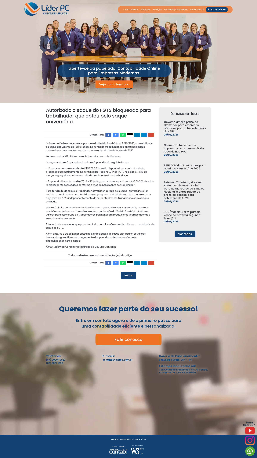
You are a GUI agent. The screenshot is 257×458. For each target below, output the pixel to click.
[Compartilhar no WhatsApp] (123, 135)
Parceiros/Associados (176, 9)
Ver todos (185, 234)
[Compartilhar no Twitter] (130, 134)
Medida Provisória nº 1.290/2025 (116, 143)
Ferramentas (197, 9)
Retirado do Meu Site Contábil (97, 247)
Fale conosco (128, 339)
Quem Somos (130, 9)
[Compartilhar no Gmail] (151, 135)
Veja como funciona (114, 84)
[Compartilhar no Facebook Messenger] (116, 135)
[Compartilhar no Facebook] (108, 135)
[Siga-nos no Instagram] (250, 442)
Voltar (128, 275)
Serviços (157, 9)
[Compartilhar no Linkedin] (137, 135)
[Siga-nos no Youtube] (250, 432)
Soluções (146, 9)
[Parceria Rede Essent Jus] (250, 425)
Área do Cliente (216, 9)
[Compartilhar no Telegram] (144, 135)
